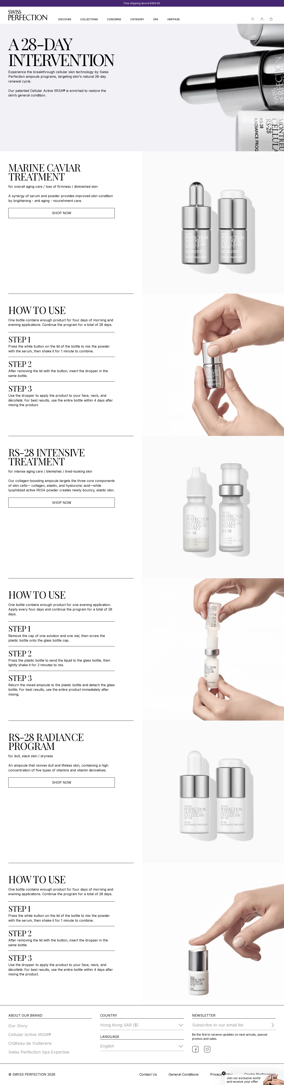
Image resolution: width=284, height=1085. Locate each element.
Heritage (173, 19)
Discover (64, 19)
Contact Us (148, 1074)
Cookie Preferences (260, 1074)
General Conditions (184, 1074)
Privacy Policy (221, 1074)
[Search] (252, 19)
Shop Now (61, 213)
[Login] (262, 19)
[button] (254, 1080)
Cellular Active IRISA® (29, 1034)
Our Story (17, 1025)
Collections (89, 19)
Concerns (114, 19)
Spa (155, 19)
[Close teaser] (224, 1073)
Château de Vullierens (30, 1043)
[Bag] (271, 19)
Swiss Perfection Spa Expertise (38, 1052)
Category (137, 19)
